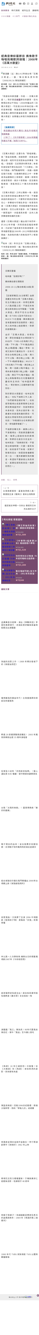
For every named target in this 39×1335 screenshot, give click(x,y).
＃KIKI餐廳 (5, 16)
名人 (9, 479)
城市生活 (26, 10)
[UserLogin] (32, 3)
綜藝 (3, 479)
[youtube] (20, 3)
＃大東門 (16, 16)
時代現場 (15, 10)
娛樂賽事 (5, 10)
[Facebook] (24, 3)
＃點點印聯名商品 (29, 16)
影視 (15, 479)
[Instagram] (28, 3)
